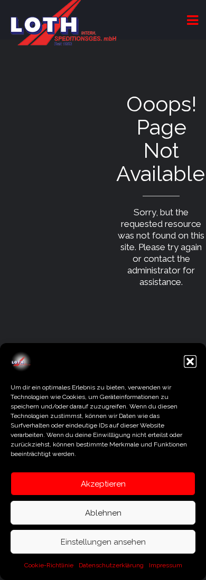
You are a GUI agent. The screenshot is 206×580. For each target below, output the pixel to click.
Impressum (165, 565)
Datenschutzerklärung (111, 565)
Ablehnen (103, 513)
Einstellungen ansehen (103, 542)
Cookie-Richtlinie (48, 565)
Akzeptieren (103, 484)
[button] (190, 361)
